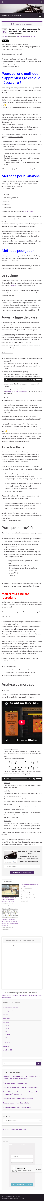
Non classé (6, 1042)
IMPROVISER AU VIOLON (11, 16)
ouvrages (6, 1046)
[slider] (38, 379)
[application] (23, 380)
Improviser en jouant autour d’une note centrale (21, 1087)
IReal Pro (14, 285)
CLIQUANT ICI (28, 211)
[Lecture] (7, 380)
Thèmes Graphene (18, 1198)
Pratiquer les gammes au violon (23, 24)
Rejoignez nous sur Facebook (14, 1129)
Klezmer (7, 1034)
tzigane (7, 1038)
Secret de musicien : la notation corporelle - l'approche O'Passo (9, 900)
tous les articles (30, 36)
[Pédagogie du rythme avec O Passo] (30, 893)
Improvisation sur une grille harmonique (18, 1098)
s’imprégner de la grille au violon (16, 391)
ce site (30, 169)
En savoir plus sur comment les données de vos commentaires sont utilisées (22, 995)
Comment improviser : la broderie (16, 1103)
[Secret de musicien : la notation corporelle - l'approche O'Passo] (10, 890)
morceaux (23, 36)
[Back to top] (39, 1196)
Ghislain (5, 36)
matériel (5, 1015)
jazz (18, 36)
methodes (6, 1018)
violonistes (6, 1054)
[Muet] (34, 380)
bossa (7, 1028)
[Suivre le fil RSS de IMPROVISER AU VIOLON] (2, 1)
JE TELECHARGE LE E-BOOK (22, 1184)
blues (7, 1025)
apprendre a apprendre (10, 1007)
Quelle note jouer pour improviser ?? (17, 1107)
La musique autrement (10, 1011)
